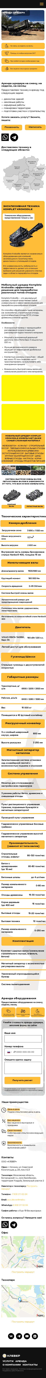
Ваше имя (9, 1033)
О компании (12, 1365)
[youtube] (27, 1336)
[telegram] (19, 1336)
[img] (5, 1224)
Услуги (8, 1361)
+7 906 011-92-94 (19, 1194)
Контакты (30, 1365)
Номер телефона (13, 1046)
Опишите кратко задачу (17, 1060)
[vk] (11, 1336)
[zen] (35, 1336)
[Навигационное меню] (41, 4)
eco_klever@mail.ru (16, 1200)
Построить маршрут (23, 1272)
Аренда (21, 1361)
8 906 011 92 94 (20, 1205)
